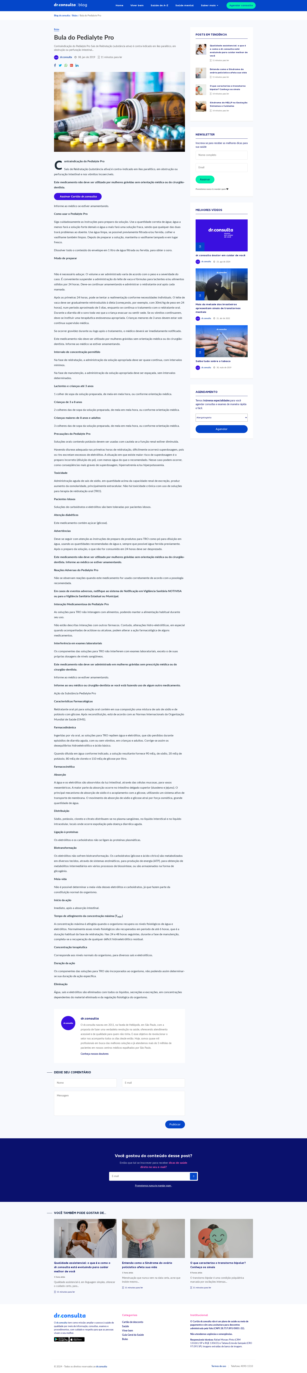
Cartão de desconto (132, 1322)
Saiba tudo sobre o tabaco (213, 361)
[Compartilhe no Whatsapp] (65, 65)
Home (119, 5)
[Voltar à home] (69, 1315)
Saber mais (208, 5)
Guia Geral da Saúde (133, 1335)
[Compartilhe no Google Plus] (71, 65)
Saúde (125, 1326)
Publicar (175, 1124)
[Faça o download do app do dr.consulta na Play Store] (61, 1339)
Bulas (75, 16)
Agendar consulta (241, 5)
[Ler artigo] (201, 49)
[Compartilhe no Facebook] (55, 65)
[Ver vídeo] (222, 235)
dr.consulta (66, 57)
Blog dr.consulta (62, 16)
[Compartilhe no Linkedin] (77, 65)
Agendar (222, 429)
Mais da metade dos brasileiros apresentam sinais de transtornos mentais (218, 308)
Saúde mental (184, 5)
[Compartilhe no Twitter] (60, 65)
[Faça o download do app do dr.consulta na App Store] (76, 1339)
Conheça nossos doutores (95, 1054)
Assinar (205, 179)
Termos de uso (218, 1366)
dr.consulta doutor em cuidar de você (220, 255)
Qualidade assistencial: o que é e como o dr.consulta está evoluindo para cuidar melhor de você (82, 1267)
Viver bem (137, 5)
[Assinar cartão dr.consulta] (78, 196)
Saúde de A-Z (159, 5)
